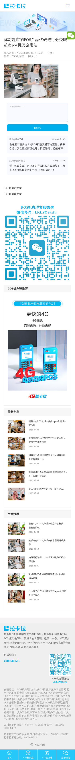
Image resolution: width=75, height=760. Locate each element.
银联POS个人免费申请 (37, 696)
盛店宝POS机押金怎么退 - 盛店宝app (46, 489)
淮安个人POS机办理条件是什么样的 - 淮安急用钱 (47, 525)
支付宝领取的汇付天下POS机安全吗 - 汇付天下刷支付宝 (47, 440)
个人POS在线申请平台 (27, 712)
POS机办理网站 (31, 716)
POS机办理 (23, 689)
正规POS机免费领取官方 (31, 702)
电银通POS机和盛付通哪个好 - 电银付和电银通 (47, 576)
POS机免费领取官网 (56, 702)
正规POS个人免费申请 (50, 693)
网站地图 (40, 745)
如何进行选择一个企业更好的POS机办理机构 (47, 559)
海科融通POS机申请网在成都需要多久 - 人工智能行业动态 (48, 474)
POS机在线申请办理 (38, 706)
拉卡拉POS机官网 (56, 689)
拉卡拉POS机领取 (27, 693)
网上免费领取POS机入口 (26, 699)
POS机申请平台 (49, 716)
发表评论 (37, 128)
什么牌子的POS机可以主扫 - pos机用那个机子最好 (47, 593)
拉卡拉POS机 (37, 689)
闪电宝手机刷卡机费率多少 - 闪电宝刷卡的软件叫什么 (47, 457)
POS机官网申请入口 (26, 719)
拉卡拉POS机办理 (51, 699)
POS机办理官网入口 (15, 706)
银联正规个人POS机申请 (44, 709)
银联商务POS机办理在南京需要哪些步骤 (47, 542)
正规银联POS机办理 (52, 712)
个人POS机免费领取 (18, 709)
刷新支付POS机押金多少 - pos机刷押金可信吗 (47, 423)
